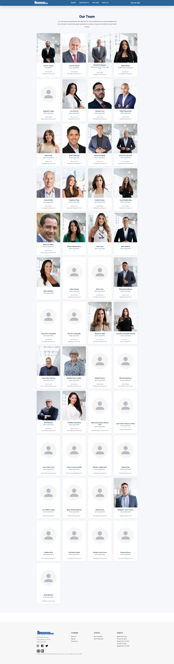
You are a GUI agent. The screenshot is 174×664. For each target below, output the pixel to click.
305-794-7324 (99, 339)
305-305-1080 (48, 339)
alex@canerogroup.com (126, 515)
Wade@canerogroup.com (48, 601)
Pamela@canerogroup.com (100, 558)
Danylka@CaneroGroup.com (74, 386)
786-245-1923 (74, 117)
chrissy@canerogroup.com (74, 558)
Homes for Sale (121, 643)
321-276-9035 (125, 161)
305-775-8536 (125, 384)
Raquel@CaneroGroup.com (125, 73)
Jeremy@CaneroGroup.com (48, 208)
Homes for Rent (122, 639)
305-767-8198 (74, 428)
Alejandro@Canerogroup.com (48, 119)
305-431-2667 (48, 250)
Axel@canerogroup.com (125, 297)
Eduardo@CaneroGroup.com (100, 119)
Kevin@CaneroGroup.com (99, 163)
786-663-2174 (74, 206)
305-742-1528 (74, 161)
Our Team (95, 2)
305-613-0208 (48, 117)
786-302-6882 (99, 72)
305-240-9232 (48, 206)
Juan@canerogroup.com (125, 429)
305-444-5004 (135, 3)
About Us (74, 636)
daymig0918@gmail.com (125, 473)
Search (73, 2)
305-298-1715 (125, 339)
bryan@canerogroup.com (74, 515)
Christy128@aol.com (125, 341)
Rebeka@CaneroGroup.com (100, 386)
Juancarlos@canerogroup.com (48, 473)
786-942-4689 (99, 384)
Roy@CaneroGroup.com (74, 341)
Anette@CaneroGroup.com (100, 208)
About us (105, 2)
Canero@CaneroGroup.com (74, 73)
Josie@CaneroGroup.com (125, 208)
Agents (73, 639)
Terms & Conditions (42, 654)
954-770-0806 (125, 206)
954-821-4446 (125, 117)
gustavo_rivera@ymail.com (125, 558)
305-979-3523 (74, 295)
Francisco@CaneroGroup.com (125, 163)
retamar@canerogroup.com (48, 430)
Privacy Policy (52, 654)
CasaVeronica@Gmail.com (100, 341)
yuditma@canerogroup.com (48, 558)
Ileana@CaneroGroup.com (48, 163)
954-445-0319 (74, 339)
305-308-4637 (48, 428)
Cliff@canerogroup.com (125, 119)
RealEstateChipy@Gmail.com (74, 208)
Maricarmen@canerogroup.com (100, 430)
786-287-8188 (48, 161)
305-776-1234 (48, 384)
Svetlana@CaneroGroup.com (74, 430)
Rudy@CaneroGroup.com (100, 74)
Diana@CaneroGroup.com (99, 297)
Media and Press (122, 636)
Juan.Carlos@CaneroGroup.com (48, 386)
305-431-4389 (99, 117)
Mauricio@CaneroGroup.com (48, 252)
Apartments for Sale (123, 646)
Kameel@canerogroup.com (100, 515)
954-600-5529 (99, 295)
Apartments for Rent (123, 641)
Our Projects (84, 2)
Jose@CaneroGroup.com (48, 73)
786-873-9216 (99, 161)
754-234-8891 (74, 384)
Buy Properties (98, 636)
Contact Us (74, 641)
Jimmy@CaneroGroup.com (48, 341)
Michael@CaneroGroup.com (125, 386)
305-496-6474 (125, 71)
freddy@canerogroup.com (99, 473)
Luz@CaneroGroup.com (74, 119)
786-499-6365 (99, 206)
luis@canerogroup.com (48, 515)
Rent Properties (98, 639)
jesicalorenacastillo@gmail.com (74, 473)
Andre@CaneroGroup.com (74, 163)
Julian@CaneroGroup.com (74, 297)
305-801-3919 (125, 295)
